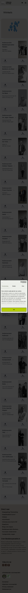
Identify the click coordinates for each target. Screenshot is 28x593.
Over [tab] (23, 286)
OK (14, 309)
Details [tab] (14, 286)
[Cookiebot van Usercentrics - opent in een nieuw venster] (20, 282)
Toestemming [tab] (5, 286)
